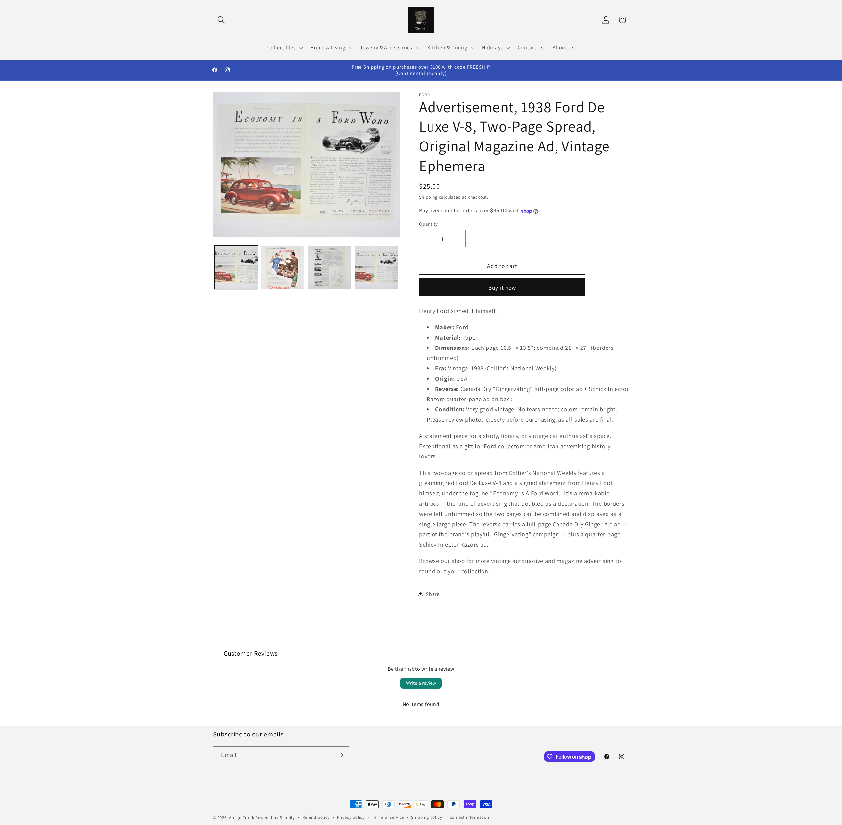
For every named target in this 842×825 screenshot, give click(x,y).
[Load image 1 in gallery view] (236, 267)
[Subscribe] (340, 755)
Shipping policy (426, 817)
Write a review (421, 683)
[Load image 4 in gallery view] (376, 267)
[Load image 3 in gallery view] (329, 267)
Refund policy (316, 817)
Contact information (469, 817)
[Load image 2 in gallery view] (282, 267)
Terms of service (388, 817)
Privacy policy (351, 817)
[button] (221, 20)
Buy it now (502, 287)
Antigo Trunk (241, 817)
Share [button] (432, 594)
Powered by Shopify (275, 817)
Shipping (428, 197)
